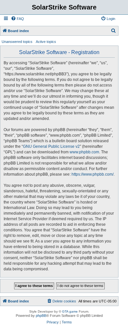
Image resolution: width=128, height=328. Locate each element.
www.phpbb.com (84, 152)
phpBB (41, 316)
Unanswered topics (17, 42)
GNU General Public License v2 (51, 146)
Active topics (46, 42)
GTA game (70, 311)
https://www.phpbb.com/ (93, 174)
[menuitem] (17, 19)
